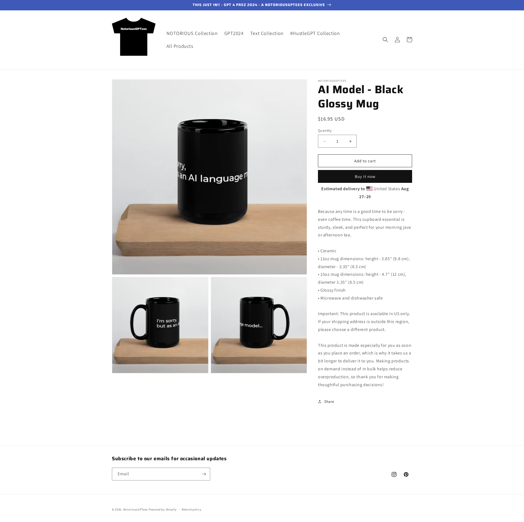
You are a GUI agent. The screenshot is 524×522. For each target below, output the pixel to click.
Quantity (325, 130)
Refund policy (191, 509)
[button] (385, 40)
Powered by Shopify (162, 509)
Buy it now (365, 176)
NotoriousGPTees (135, 509)
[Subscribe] (204, 474)
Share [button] (329, 401)
